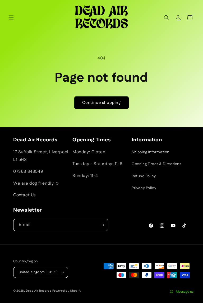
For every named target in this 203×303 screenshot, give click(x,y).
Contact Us (24, 195)
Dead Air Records (38, 291)
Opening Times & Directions (156, 164)
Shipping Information (150, 152)
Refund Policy (144, 176)
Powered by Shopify (67, 291)
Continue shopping (101, 102)
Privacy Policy (144, 188)
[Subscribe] (102, 225)
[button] (11, 18)
